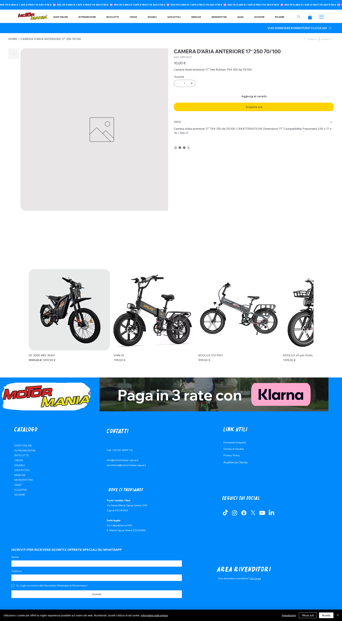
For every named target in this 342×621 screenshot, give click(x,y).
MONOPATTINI (23, 480)
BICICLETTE (21, 455)
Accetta (326, 615)
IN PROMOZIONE (25, 450)
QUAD (18, 485)
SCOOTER (20, 489)
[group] (171, 317)
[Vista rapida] (69, 309)
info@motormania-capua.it (122, 460)
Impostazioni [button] (289, 615)
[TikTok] (225, 512)
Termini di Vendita (233, 449)
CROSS (18, 460)
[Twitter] (188, 147)
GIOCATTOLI (22, 470)
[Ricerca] (299, 16)
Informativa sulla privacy (154, 615)
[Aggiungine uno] (191, 83)
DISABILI (19, 465)
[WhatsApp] (175, 147)
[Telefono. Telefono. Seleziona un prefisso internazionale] (17, 578)
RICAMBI (19, 494)
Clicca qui (255, 578)
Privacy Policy (231, 455)
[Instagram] (234, 512)
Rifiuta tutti (308, 615)
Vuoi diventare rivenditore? (234, 578)
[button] (310, 16)
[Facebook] (180, 147)
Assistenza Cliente (235, 462)
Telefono (16, 571)
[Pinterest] (184, 147)
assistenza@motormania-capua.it (126, 465)
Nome (15, 557)
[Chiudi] (338, 615)
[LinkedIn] (271, 512)
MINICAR (19, 475)
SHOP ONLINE (23, 445)
